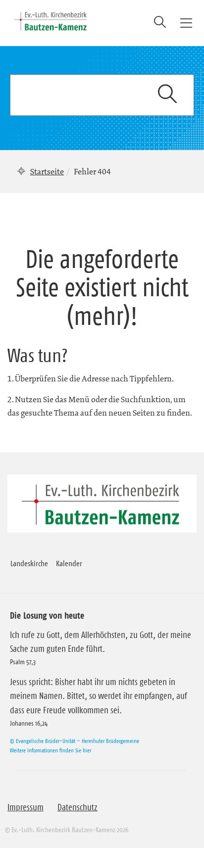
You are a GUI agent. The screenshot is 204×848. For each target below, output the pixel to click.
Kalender (69, 563)
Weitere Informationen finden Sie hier (50, 750)
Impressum (25, 807)
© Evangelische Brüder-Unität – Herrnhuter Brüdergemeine (74, 740)
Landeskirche (29, 563)
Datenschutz (77, 807)
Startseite (47, 171)
